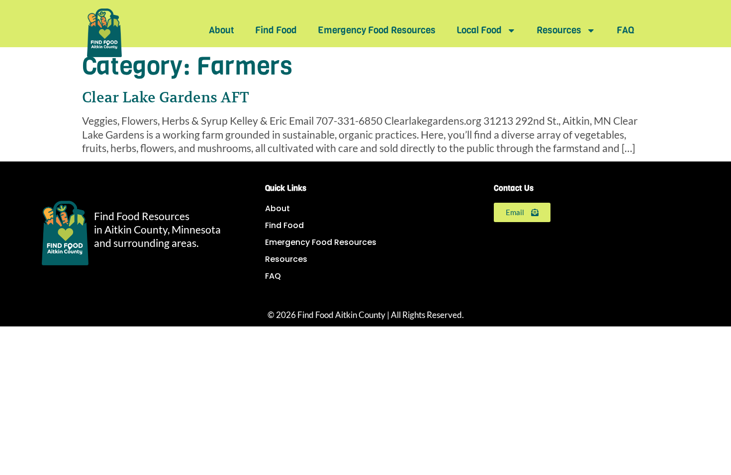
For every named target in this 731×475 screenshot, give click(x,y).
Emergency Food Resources (377, 30)
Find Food (276, 30)
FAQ (625, 30)
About (221, 30)
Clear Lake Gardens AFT (165, 97)
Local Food (479, 30)
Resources (559, 30)
